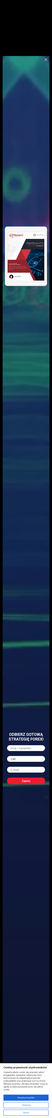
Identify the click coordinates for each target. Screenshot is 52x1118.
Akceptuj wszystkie (26, 1097)
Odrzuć (26, 1112)
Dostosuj (26, 1105)
